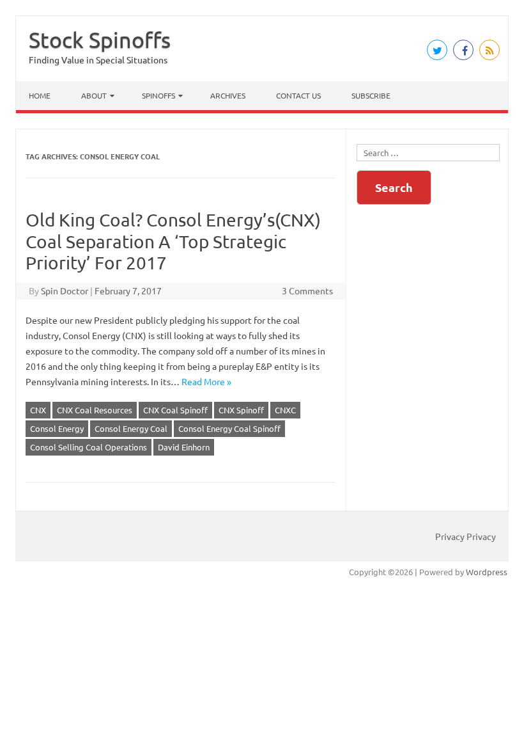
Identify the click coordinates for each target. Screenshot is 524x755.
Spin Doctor (64, 290)
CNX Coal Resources (94, 409)
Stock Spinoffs (100, 39)
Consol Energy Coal (131, 428)
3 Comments (307, 290)
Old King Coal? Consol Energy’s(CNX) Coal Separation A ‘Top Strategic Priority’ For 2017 (173, 241)
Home (39, 95)
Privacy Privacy (465, 536)
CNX (38, 409)
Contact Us (298, 95)
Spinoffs (158, 95)
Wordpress (486, 571)
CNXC (285, 409)
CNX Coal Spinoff (175, 409)
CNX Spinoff (241, 409)
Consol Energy (57, 428)
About (94, 95)
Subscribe (370, 95)
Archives (227, 95)
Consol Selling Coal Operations (88, 446)
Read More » (206, 381)
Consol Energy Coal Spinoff (229, 428)
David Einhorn (184, 446)
